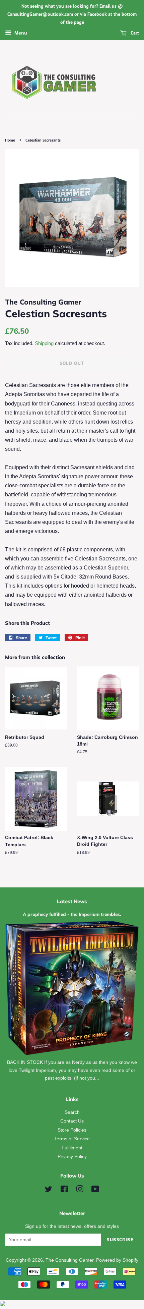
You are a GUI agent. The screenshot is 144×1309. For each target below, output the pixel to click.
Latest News (72, 901)
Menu (20, 33)
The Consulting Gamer (69, 1260)
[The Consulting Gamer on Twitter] (48, 1190)
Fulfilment (72, 1147)
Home (10, 140)
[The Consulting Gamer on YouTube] (95, 1190)
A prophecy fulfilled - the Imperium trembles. (72, 914)
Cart (134, 33)
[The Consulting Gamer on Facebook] (64, 1190)
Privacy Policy (72, 1156)
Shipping (44, 343)
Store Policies (72, 1130)
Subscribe (120, 1240)
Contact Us (72, 1121)
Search (72, 1112)
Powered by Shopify (117, 1260)
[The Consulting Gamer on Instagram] (79, 1190)
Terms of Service (72, 1138)
